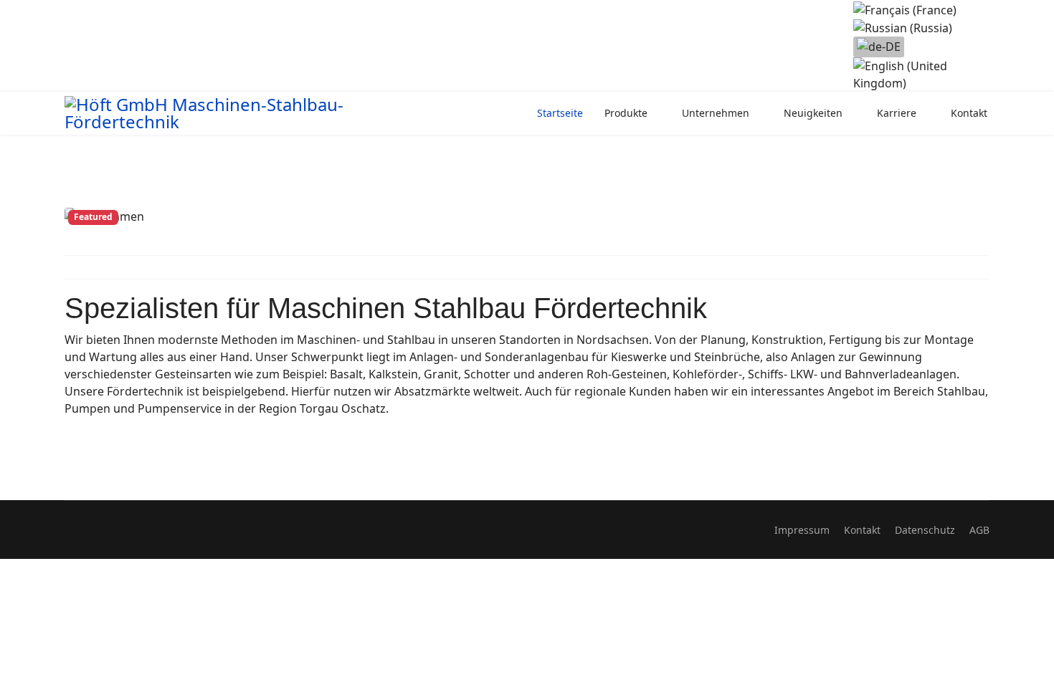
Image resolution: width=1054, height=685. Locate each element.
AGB (979, 530)
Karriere (896, 113)
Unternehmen (715, 113)
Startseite (560, 113)
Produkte (625, 113)
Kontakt (969, 113)
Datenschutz (925, 530)
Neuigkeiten (813, 113)
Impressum (802, 530)
